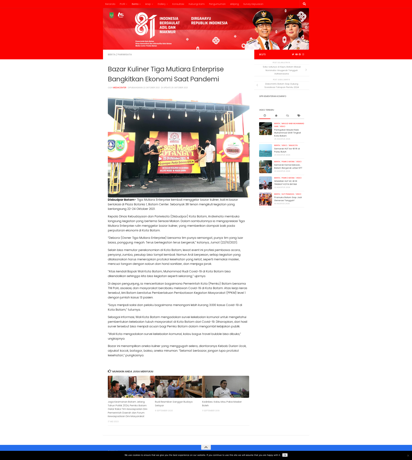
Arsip (148, 4)
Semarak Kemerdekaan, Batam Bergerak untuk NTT (288, 166)
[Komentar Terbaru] (287, 116)
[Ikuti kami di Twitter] (293, 54)
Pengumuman (217, 4)
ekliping (234, 4)
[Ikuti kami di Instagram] (303, 54)
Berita (135, 4)
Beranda (110, 4)
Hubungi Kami (197, 4)
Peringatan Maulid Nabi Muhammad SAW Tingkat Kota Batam (287, 132)
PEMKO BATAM (288, 161)
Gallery (162, 4)
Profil (122, 4)
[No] (408, 455)
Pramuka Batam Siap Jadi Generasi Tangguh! (288, 199)
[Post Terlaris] (276, 116)
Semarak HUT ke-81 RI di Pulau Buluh (287, 150)
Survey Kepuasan (253, 4)
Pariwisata (125, 54)
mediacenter (119, 87)
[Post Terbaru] (264, 116)
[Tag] (298, 116)
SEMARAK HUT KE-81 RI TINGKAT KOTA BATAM (285, 183)
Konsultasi (178, 4)
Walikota (293, 145)
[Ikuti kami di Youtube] (296, 54)
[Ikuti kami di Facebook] (300, 54)
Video (282, 126)
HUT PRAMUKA (288, 194)
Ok (285, 455)
